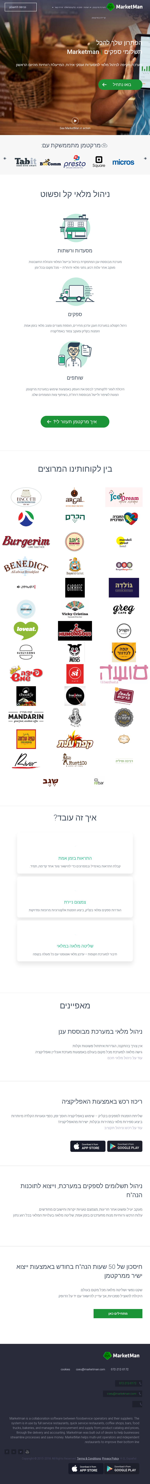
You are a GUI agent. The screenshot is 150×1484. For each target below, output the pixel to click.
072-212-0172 (120, 1369)
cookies (65, 1369)
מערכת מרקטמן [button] (99, 7)
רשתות (86, 7)
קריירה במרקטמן (99, 18)
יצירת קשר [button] (58, 7)
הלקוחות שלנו (70, 7)
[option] (30, 162)
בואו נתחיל (122, 84)
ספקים (79, 7)
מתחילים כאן (118, 1313)
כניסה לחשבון (17, 7)
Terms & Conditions (89, 1458)
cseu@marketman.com (90, 1369)
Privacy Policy (110, 1458)
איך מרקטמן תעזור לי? (75, 421)
